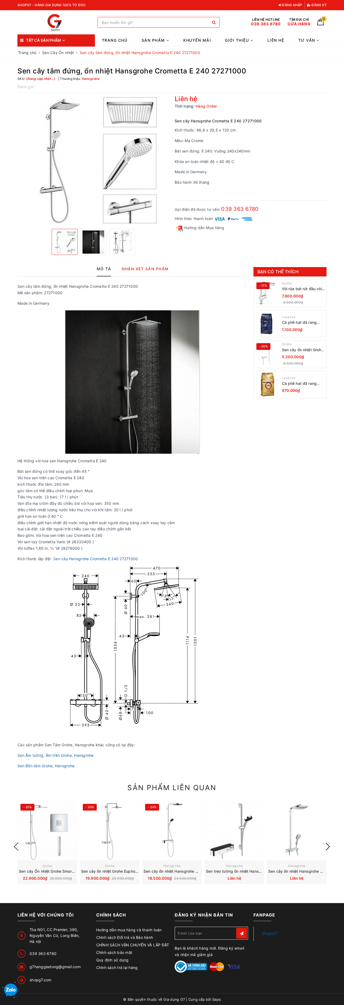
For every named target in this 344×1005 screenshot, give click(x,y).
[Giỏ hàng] (320, 24)
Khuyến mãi (197, 40)
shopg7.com (41, 980)
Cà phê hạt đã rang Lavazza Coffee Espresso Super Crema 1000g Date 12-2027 (303, 322)
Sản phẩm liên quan (171, 787)
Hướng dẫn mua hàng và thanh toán (129, 930)
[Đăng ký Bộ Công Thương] (191, 966)
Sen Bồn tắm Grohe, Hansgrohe (45, 765)
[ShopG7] (56, 22)
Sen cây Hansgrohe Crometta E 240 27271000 (95, 558)
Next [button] (328, 847)
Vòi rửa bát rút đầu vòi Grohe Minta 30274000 (303, 289)
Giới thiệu (237, 40)
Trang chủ (115, 40)
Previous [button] (16, 847)
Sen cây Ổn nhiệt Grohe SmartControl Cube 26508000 (68, 871)
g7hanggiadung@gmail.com (55, 966)
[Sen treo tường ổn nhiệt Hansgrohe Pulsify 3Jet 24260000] (234, 830)
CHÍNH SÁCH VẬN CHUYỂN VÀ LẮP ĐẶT (132, 945)
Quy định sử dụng (112, 960)
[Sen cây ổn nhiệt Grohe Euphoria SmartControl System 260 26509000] (109, 830)
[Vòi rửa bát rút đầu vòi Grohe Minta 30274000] (267, 293)
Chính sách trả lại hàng (117, 967)
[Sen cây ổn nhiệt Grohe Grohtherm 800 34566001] (267, 354)
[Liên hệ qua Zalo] (10, 990)
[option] (93, 160)
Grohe (287, 283)
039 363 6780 (240, 209)
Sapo (216, 999)
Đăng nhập (291, 5)
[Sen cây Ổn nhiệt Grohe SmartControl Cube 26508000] (47, 830)
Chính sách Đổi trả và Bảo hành (124, 937)
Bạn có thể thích (278, 271)
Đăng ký (319, 5)
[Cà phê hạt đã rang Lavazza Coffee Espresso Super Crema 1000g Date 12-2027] (267, 323)
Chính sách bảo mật (114, 952)
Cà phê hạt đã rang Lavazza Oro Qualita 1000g (300, 383)
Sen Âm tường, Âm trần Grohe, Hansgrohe (55, 755)
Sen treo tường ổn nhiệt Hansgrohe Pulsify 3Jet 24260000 (259, 871)
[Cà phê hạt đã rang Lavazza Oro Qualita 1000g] (267, 384)
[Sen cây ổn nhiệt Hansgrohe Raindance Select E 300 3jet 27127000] (296, 830)
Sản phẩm (154, 40)
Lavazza (289, 317)
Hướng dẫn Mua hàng (203, 227)
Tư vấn (307, 40)
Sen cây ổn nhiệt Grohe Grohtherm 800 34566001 (303, 350)
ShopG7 (270, 933)
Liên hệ (275, 40)
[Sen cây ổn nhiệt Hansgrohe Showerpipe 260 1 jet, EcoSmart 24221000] (172, 830)
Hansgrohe (172, 866)
